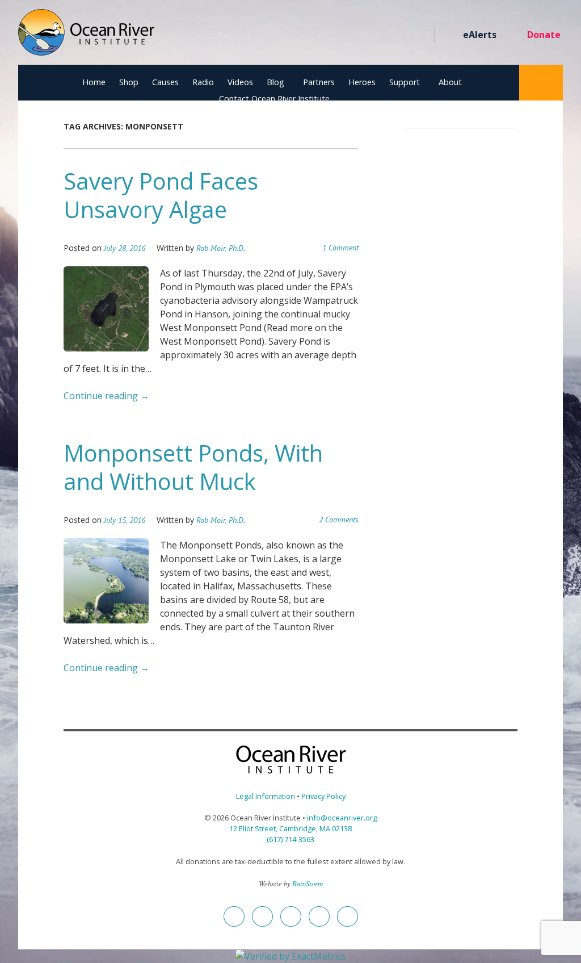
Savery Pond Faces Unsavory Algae (161, 195)
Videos (240, 82)
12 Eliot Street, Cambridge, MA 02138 (290, 828)
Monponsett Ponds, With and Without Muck (193, 467)
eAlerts (479, 34)
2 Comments (339, 519)
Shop (128, 82)
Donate (544, 34)
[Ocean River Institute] (86, 37)
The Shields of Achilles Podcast (420, 35)
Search (541, 83)
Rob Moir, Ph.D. (220, 248)
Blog (275, 82)
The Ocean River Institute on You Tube (379, 35)
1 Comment (340, 247)
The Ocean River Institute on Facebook (318, 35)
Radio (203, 82)
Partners (319, 82)
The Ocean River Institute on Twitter (338, 35)
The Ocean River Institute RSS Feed (399, 35)
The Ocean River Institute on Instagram (358, 35)
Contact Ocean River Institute (274, 98)
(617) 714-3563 (290, 839)
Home (94, 82)
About (450, 82)
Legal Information (265, 796)
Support (404, 82)
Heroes (362, 82)
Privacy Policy (323, 796)
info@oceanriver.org (342, 818)
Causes (165, 82)
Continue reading (106, 396)
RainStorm (307, 883)
